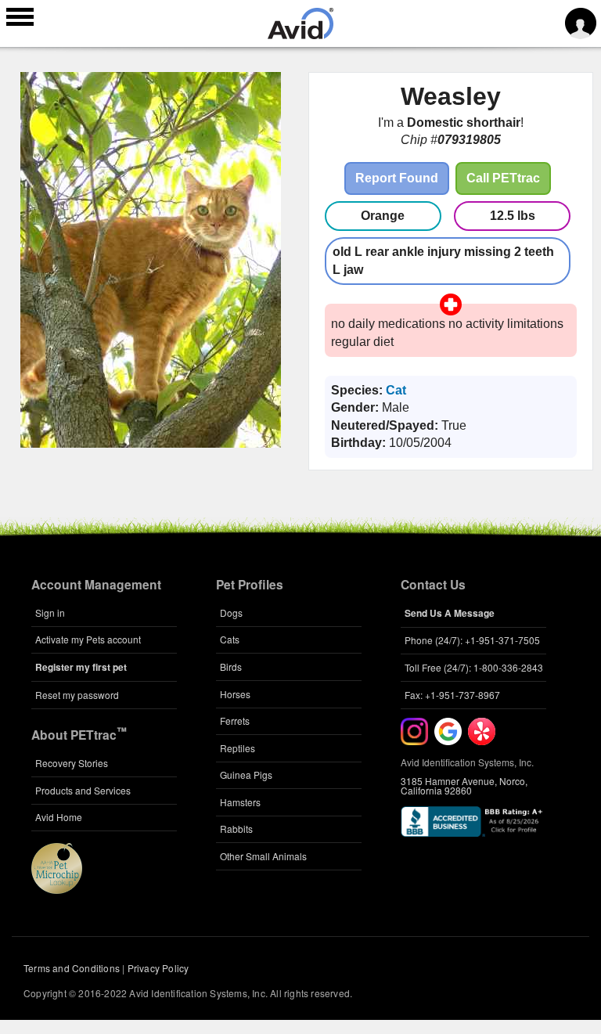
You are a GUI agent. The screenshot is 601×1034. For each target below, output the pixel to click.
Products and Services (83, 790)
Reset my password (77, 694)
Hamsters (240, 802)
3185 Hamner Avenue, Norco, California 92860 (464, 785)
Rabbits (236, 828)
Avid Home (58, 816)
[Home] (300, 34)
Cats (229, 639)
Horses (235, 694)
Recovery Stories (71, 762)
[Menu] (20, 19)
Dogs (231, 612)
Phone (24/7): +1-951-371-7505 (472, 640)
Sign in (50, 612)
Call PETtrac (503, 178)
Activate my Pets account (88, 639)
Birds (231, 666)
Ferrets (235, 720)
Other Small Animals (263, 856)
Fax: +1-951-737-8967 (452, 694)
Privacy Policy (158, 968)
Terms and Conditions (71, 968)
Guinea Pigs (246, 774)
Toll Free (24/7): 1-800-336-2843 (474, 667)
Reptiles (237, 748)
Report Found (396, 178)
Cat (396, 390)
